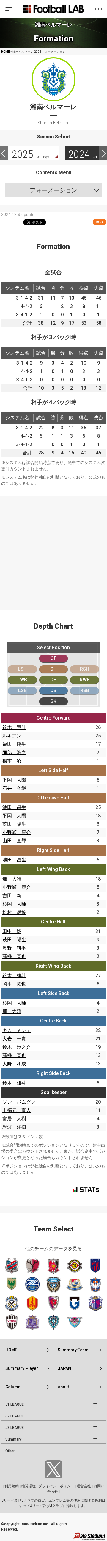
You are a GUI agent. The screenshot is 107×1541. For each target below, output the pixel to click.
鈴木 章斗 (14, 727)
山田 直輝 (14, 841)
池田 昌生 (14, 807)
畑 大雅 (11, 879)
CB (53, 690)
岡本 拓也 (14, 984)
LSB (22, 690)
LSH (22, 669)
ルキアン (11, 736)
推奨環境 (28, 1486)
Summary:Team (73, 1349)
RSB (84, 690)
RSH (84, 669)
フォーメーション (53, 190)
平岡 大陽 (14, 780)
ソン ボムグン (19, 1102)
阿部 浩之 (14, 752)
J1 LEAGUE (14, 1404)
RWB (85, 680)
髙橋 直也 (14, 956)
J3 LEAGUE (14, 1428)
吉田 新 (11, 895)
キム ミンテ (16, 1030)
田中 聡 (11, 931)
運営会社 (84, 1486)
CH (53, 680)
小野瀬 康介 (16, 832)
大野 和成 (14, 1064)
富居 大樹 (14, 1118)
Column (13, 1386)
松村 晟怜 (14, 912)
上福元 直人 (16, 1110)
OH (53, 669)
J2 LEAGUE (14, 1416)
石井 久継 (14, 788)
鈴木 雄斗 (14, 975)
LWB (22, 680)
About (63, 1386)
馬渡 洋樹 (14, 1127)
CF (53, 658)
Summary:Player (21, 1368)
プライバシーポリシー (56, 1486)
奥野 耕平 (14, 948)
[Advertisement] (53, 549)
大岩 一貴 (14, 1039)
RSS (99, 222)
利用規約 (11, 1486)
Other (10, 1451)
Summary (13, 1439)
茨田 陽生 (14, 824)
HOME (5, 51)
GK (53, 701)
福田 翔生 (14, 744)
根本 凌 (11, 761)
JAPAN (64, 1368)
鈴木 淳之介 (16, 1047)
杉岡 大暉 (14, 904)
